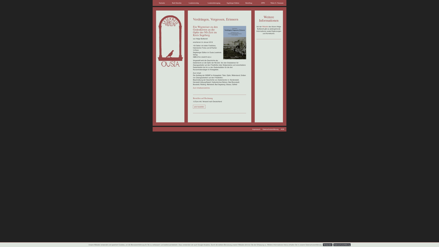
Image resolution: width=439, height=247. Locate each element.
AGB (282, 129)
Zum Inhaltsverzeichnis (201, 88)
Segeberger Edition (233, 3)
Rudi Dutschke (177, 3)
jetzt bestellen (199, 107)
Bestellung (248, 3)
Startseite (162, 3)
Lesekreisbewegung (214, 3)
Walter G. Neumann (276, 3)
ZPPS (263, 3)
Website (265, 26)
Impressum (256, 129)
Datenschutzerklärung (342, 245)
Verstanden (328, 245)
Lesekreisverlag (194, 3)
